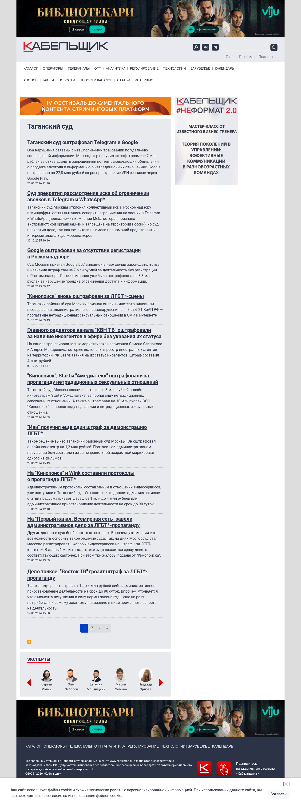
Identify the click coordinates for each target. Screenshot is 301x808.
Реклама (247, 57)
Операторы (53, 68)
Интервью (144, 80)
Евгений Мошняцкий (96, 686)
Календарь (224, 68)
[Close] (286, 784)
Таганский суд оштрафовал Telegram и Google (82, 142)
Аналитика (115, 68)
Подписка (267, 57)
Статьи (123, 80)
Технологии (174, 68)
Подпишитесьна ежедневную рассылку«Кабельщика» (256, 768)
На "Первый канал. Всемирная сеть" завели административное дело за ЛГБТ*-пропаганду (83, 522)
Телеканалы (79, 68)
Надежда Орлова (146, 686)
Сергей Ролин (46, 686)
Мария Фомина (121, 686)
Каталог (31, 68)
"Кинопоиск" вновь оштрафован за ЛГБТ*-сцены (85, 296)
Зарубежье (200, 68)
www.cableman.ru (121, 761)
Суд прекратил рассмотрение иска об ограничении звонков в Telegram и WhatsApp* (88, 196)
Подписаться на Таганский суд (29, 642)
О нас (230, 57)
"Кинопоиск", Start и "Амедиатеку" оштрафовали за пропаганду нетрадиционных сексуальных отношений (92, 378)
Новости (67, 80)
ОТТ (97, 68)
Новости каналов (96, 80)
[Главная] (66, 47)
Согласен (278, 794)
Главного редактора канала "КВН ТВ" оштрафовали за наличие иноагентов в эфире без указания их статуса (94, 333)
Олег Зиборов (71, 686)
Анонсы (31, 80)
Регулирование (144, 68)
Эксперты (38, 659)
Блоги (48, 80)
